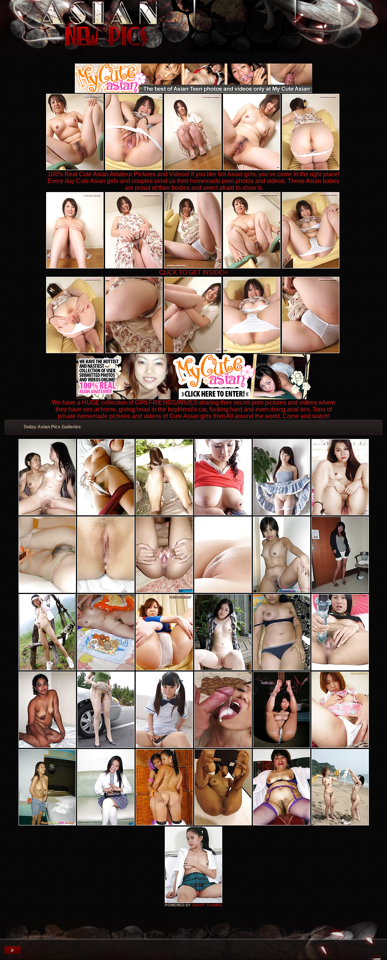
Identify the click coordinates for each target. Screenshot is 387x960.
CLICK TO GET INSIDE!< (193, 272)
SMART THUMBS (207, 905)
